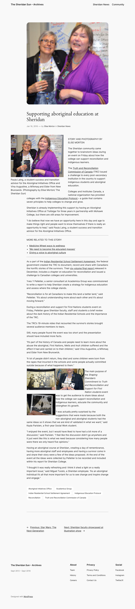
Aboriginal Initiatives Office (40, 489)
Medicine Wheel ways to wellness (47, 245)
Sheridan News (63, 126)
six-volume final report (82, 268)
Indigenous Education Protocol (61, 198)
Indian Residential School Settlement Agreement (69, 261)
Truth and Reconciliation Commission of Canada (65, 498)
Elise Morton (49, 126)
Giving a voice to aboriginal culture (47, 252)
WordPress (28, 596)
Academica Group (64, 489)
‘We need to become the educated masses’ (52, 249)
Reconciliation (34, 498)
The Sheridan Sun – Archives (27, 4)
